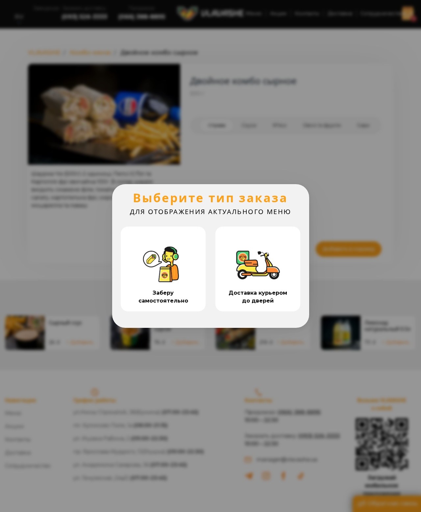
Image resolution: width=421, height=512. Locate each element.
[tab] (163, 269)
